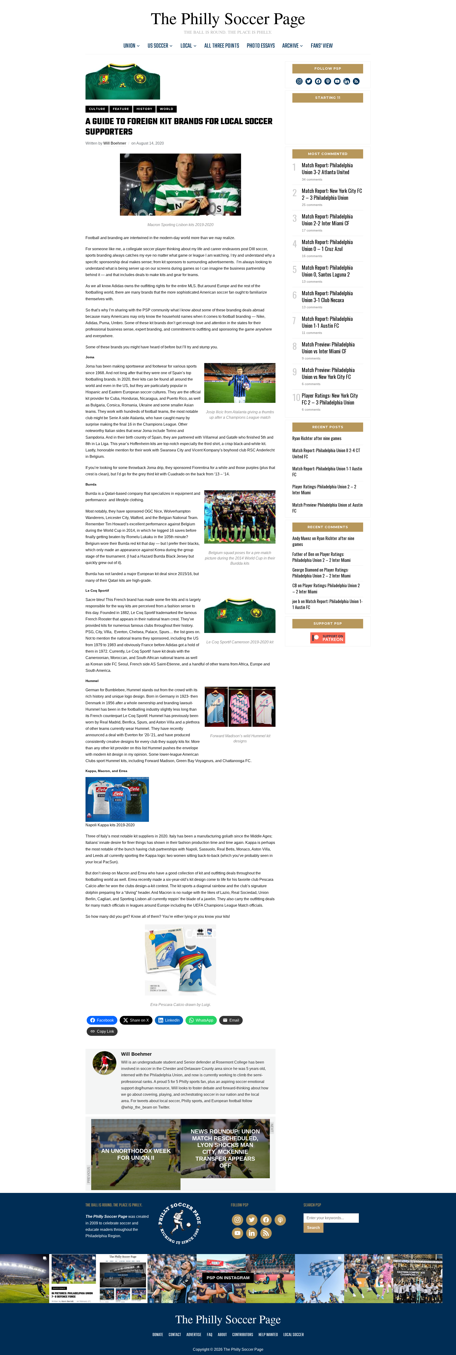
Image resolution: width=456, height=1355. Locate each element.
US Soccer (158, 46)
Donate (157, 1335)
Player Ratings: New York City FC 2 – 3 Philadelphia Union (330, 398)
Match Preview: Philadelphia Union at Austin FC (327, 508)
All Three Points (221, 46)
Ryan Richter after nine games (316, 438)
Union (129, 46)
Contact (175, 1335)
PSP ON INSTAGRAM (228, 1277)
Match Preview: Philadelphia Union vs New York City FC (328, 373)
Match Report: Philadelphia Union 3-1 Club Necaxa (327, 296)
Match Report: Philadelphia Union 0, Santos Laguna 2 (327, 271)
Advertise (193, 1335)
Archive (290, 46)
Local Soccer (293, 1335)
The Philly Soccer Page (228, 18)
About (222, 1335)
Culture (97, 109)
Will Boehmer (114, 143)
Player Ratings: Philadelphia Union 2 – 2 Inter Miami (324, 489)
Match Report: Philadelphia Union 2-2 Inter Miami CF (327, 219)
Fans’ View (322, 46)
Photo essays (261, 46)
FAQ (209, 1335)
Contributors (242, 1335)
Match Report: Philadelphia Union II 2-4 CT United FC (326, 453)
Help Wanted (268, 1335)
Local (186, 46)
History (144, 109)
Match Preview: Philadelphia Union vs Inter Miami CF (328, 347)
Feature (121, 109)
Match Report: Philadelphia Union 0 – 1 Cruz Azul (327, 245)
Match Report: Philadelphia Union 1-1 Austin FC (327, 322)
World (166, 109)
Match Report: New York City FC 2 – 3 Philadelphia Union (332, 194)
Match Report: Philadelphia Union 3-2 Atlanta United (327, 168)
